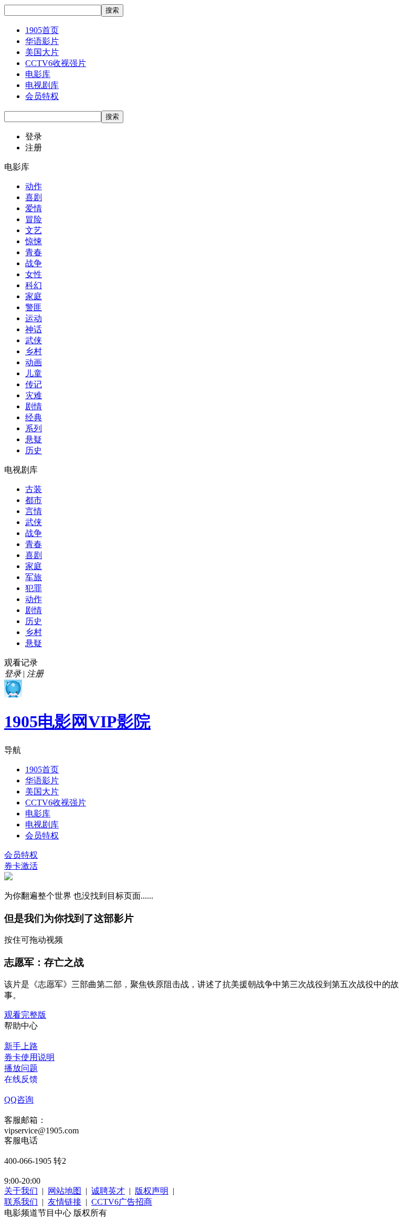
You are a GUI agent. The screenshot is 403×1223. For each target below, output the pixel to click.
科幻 (33, 285)
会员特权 (42, 96)
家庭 (33, 296)
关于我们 (21, 1190)
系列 (33, 428)
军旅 (33, 577)
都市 (33, 500)
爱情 (33, 208)
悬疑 (33, 439)
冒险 (33, 219)
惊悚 (33, 241)
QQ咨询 (19, 1099)
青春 (33, 252)
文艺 (33, 230)
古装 (33, 489)
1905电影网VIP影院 (77, 721)
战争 (33, 263)
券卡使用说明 (29, 1057)
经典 (33, 417)
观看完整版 (25, 1014)
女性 (33, 274)
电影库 (37, 74)
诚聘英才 (108, 1190)
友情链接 (64, 1201)
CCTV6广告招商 (121, 1201)
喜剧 (33, 197)
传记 (33, 384)
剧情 (33, 406)
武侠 (33, 340)
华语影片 (42, 41)
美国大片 (42, 52)
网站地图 (64, 1190)
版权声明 (151, 1190)
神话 (33, 329)
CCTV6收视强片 (55, 63)
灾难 (33, 395)
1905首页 (42, 30)
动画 (33, 362)
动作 (33, 186)
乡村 (33, 351)
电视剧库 (42, 85)
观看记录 (21, 662)
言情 (33, 511)
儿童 (33, 373)
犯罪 (33, 588)
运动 (33, 318)
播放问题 (21, 1068)
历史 (33, 450)
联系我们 (21, 1201)
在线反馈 (21, 1079)
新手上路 (21, 1046)
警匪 (33, 307)
